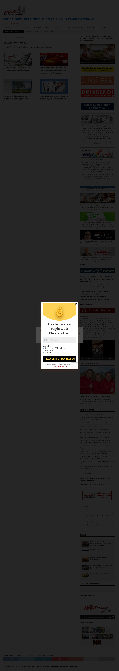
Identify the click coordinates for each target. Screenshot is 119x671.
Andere (48, 353)
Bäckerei (49, 350)
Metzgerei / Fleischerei (55, 348)
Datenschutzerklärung (59, 366)
